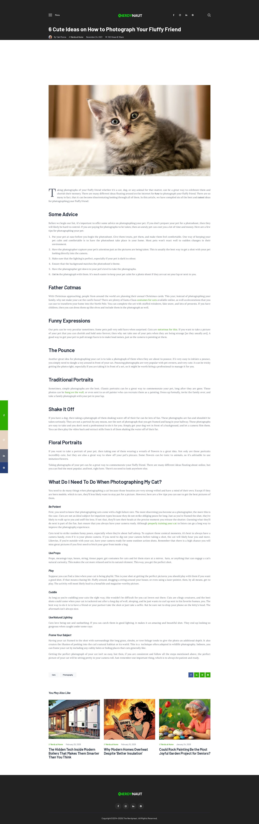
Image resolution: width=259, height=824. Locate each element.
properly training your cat (162, 523)
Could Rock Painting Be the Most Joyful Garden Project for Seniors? (184, 751)
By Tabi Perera (60, 37)
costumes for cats (147, 299)
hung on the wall (74, 392)
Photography (68, 675)
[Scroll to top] (252, 447)
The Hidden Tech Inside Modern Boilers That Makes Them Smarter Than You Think (74, 753)
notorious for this (167, 329)
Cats (53, 675)
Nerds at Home (77, 37)
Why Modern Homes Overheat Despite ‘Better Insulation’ (126, 751)
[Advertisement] (129, 65)
